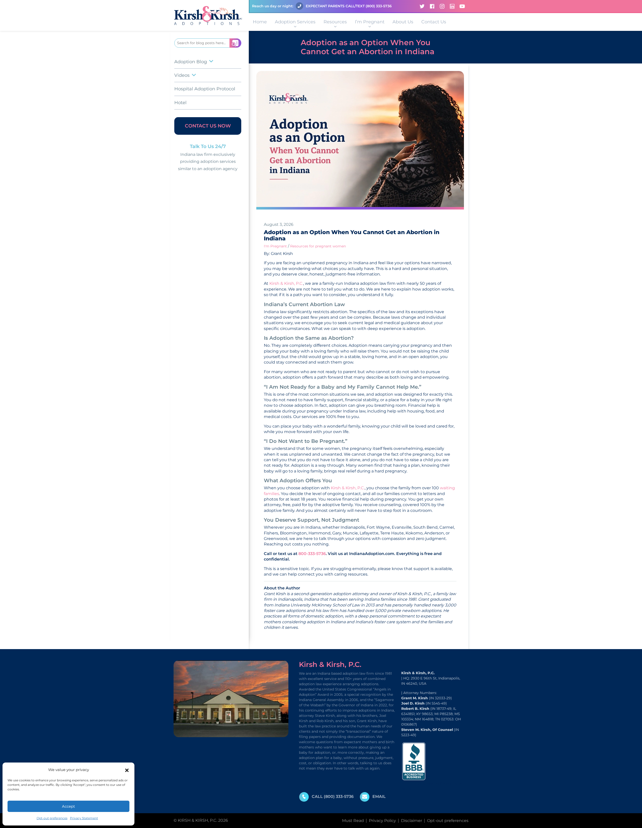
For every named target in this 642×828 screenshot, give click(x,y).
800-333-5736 (312, 553)
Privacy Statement (84, 818)
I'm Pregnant (275, 246)
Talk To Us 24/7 (208, 146)
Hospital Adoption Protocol (204, 89)
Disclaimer (411, 820)
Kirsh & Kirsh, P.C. (285, 283)
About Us (402, 22)
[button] (126, 769)
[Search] (235, 43)
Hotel (180, 102)
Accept (68, 806)
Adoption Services (295, 22)
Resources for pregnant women (318, 246)
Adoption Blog (190, 61)
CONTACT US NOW (208, 126)
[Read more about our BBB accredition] (413, 761)
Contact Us (433, 22)
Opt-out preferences (52, 818)
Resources (335, 22)
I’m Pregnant (369, 22)
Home (260, 22)
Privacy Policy (382, 820)
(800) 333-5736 (379, 6)
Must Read (353, 820)
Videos (182, 75)
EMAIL (379, 796)
